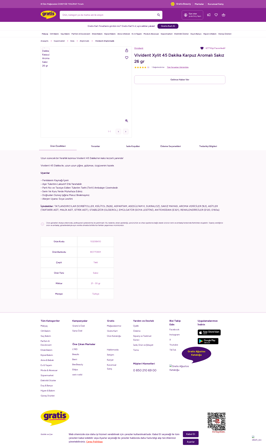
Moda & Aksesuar (151, 34)
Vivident (138, 48)
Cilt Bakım (54, 34)
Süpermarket (167, 34)
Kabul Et (190, 434)
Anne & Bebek (123, 34)
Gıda (72, 41)
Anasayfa (44, 41)
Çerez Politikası (94, 442)
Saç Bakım (65, 34)
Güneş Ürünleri (224, 34)
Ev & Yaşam (137, 34)
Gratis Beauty (183, 4)
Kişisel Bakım (110, 34)
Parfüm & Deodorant (81, 34)
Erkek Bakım (97, 34)
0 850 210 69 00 (144, 370)
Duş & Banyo (196, 34)
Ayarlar (191, 442)
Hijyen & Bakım (209, 34)
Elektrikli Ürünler (181, 34)
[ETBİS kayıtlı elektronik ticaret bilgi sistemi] (216, 423)
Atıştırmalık (84, 41)
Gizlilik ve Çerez (47, 434)
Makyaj (45, 34)
